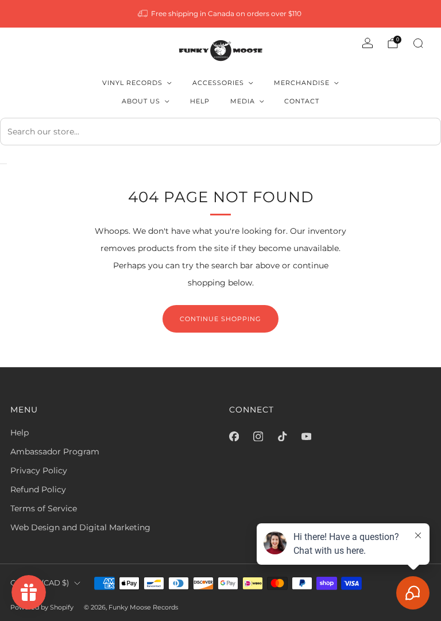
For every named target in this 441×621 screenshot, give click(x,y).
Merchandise (302, 83)
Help (200, 101)
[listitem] (221, 14)
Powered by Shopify (42, 607)
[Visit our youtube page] (306, 436)
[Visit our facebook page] (234, 436)
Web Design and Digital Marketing (80, 527)
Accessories (218, 83)
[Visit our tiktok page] (282, 436)
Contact (301, 101)
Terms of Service (43, 508)
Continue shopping (220, 319)
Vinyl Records (132, 83)
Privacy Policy (38, 470)
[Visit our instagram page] (258, 436)
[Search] (418, 43)
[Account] (367, 43)
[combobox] (220, 131)
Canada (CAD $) (39, 582)
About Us (141, 101)
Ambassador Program (54, 451)
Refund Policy (38, 489)
